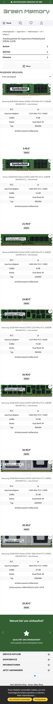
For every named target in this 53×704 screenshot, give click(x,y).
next (49, 2)
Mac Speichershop (18, 684)
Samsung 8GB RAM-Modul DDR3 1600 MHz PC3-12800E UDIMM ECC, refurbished (26, 253)
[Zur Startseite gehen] (26, 12)
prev (4, 2)
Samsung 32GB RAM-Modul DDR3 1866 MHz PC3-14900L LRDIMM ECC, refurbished (26, 554)
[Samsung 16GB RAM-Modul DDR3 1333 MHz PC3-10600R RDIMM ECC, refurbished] (26, 315)
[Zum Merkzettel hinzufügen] (50, 85)
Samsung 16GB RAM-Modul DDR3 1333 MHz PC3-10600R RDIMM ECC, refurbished (26, 328)
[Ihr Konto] (41, 23)
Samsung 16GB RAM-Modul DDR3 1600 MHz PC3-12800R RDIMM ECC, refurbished (26, 404)
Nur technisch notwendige (20, 699)
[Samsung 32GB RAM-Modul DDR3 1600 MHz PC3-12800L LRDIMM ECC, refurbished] (26, 466)
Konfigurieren (40, 699)
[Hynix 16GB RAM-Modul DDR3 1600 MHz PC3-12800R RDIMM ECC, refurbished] (26, 164)
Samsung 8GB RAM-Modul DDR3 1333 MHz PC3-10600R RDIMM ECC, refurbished (26, 102)
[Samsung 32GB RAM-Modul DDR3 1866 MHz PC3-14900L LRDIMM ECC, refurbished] (26, 541)
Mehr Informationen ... (26, 695)
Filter (28, 66)
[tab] (26, 46)
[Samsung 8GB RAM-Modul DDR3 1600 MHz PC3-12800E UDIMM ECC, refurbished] (26, 240)
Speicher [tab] (6, 52)
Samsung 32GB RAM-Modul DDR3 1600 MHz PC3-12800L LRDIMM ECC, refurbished (26, 479)
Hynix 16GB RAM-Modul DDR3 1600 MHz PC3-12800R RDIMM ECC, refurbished (26, 178)
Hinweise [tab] (7, 57)
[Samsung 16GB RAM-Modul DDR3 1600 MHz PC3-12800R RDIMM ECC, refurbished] (26, 391)
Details (26, 152)
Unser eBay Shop (35, 684)
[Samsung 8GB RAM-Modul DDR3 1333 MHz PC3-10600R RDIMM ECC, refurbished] (26, 89)
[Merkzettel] (30, 23)
